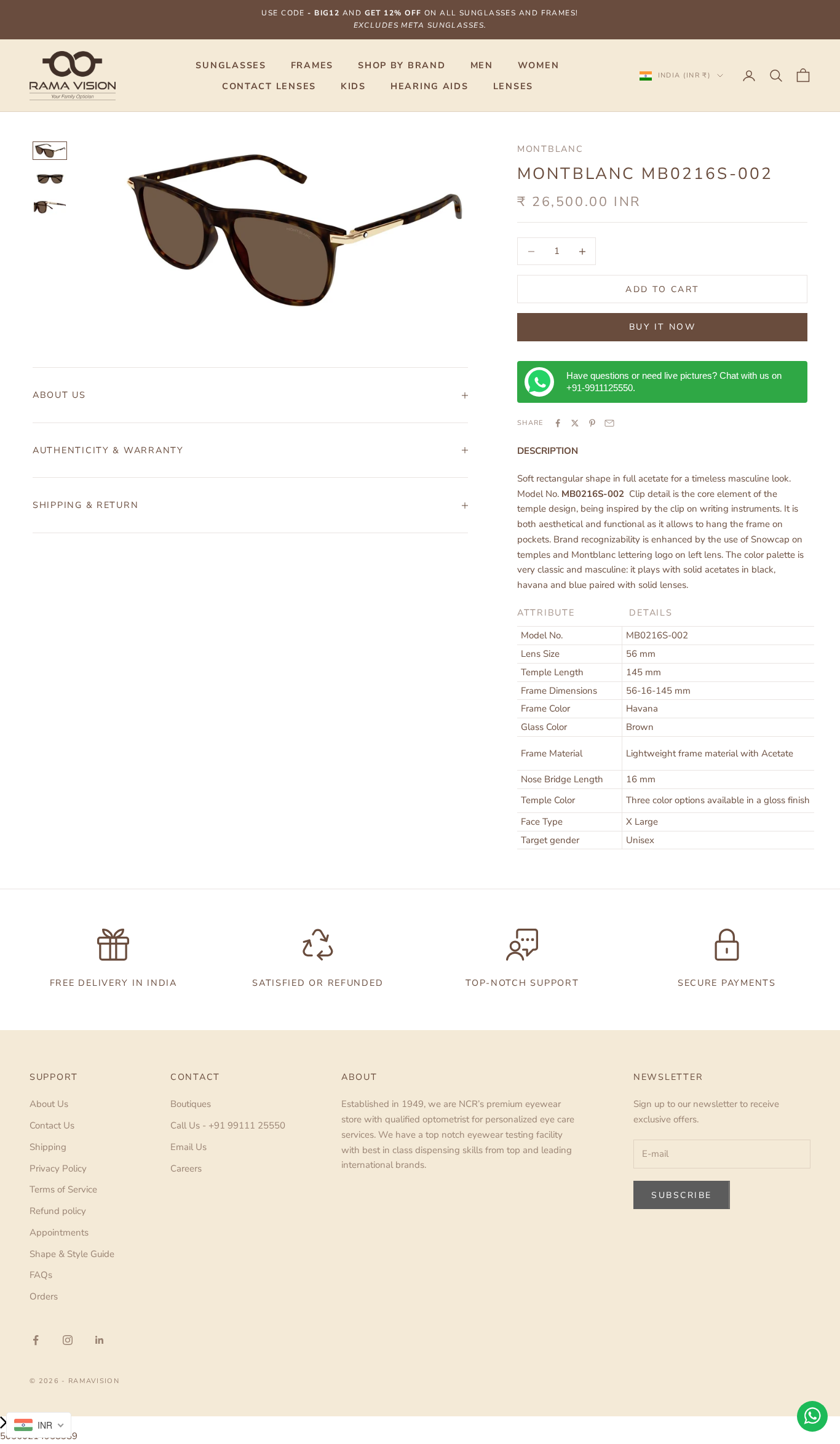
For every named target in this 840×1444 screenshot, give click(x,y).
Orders (44, 1296)
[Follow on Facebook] (36, 1340)
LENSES (513, 86)
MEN (481, 65)
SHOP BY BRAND (401, 65)
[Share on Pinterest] (592, 423)
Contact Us (52, 1125)
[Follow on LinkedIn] (99, 1340)
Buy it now (662, 327)
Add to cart (662, 289)
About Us (49, 1104)
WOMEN (539, 65)
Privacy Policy (58, 1168)
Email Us (188, 1147)
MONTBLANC (550, 149)
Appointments (59, 1232)
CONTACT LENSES (269, 86)
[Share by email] (609, 423)
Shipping (48, 1147)
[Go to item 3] (50, 207)
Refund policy (58, 1211)
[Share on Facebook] (558, 423)
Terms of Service (63, 1189)
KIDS (353, 86)
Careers (186, 1168)
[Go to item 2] (50, 179)
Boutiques (190, 1104)
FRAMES (312, 65)
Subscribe (681, 1195)
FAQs (41, 1275)
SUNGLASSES (231, 65)
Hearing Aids (429, 86)
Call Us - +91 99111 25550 (227, 1125)
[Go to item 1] (50, 150)
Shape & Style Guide (72, 1254)
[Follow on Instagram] (67, 1340)
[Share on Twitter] (575, 423)
